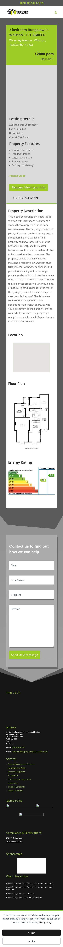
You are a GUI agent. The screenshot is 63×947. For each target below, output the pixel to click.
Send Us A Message (24, 655)
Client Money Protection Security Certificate (24, 897)
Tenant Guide (17, 175)
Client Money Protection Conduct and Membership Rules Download (29, 888)
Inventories (12, 783)
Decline (31, 941)
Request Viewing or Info (28, 187)
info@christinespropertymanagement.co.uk (30, 751)
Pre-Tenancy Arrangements (19, 779)
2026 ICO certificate (14, 838)
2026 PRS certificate (14, 841)
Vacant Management (16, 771)
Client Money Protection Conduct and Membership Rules (29, 883)
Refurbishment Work (16, 768)
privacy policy (45, 922)
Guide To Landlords (16, 787)
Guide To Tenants (15, 790)
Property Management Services (21, 764)
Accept (31, 932)
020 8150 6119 (18, 747)
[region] (31, 86)
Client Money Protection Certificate (20, 893)
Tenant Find (13, 775)
